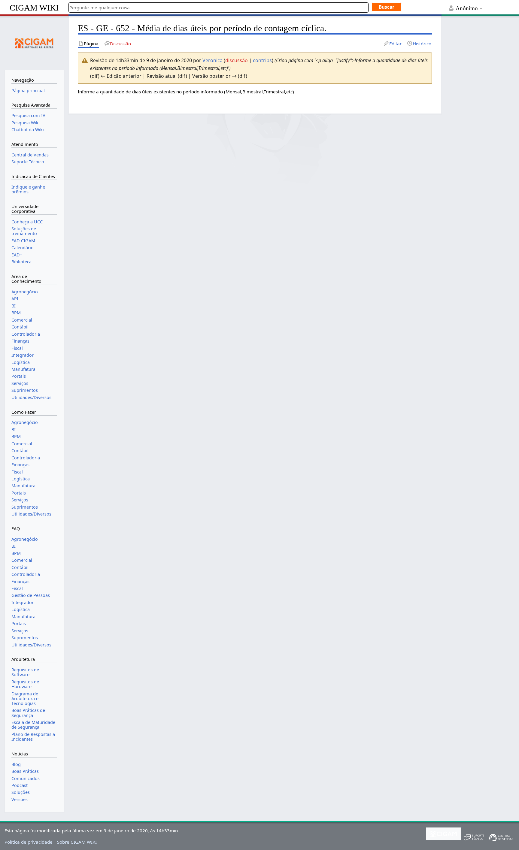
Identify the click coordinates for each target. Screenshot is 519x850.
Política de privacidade (29, 842)
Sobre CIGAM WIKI (77, 842)
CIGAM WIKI (34, 7)
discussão (236, 60)
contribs (262, 60)
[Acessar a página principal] (34, 42)
